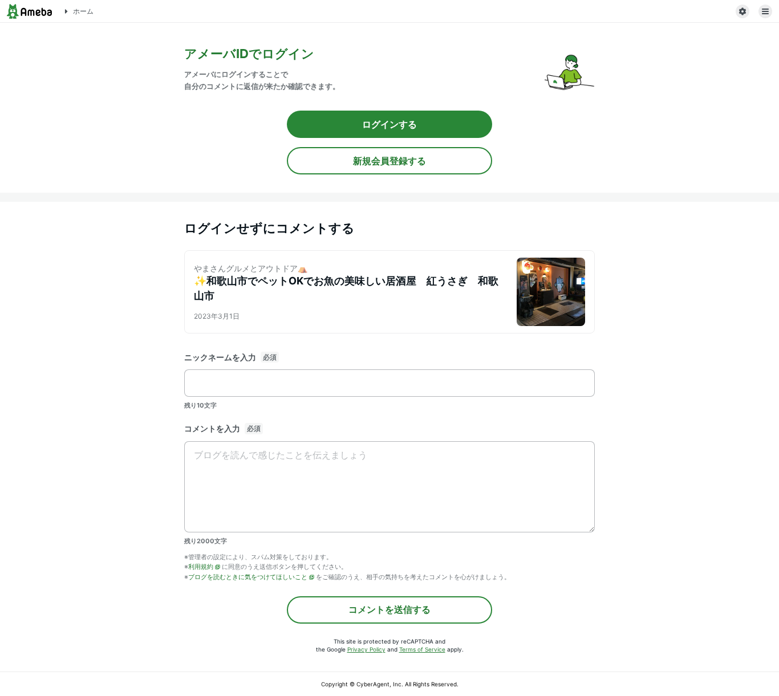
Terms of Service (422, 649)
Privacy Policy (366, 649)
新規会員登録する (389, 160)
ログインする (389, 124)
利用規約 (200, 567)
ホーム (83, 11)
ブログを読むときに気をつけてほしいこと (247, 577)
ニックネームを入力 (220, 357)
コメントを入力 (212, 428)
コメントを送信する (389, 609)
